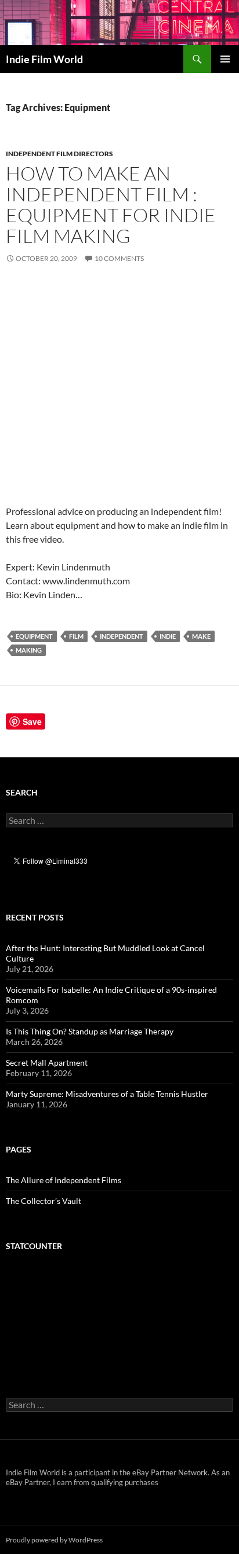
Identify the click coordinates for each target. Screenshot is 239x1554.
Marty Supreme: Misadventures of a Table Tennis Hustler (107, 1094)
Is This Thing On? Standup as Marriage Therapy (89, 1031)
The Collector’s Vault (43, 1201)
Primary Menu (225, 59)
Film (76, 636)
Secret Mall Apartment (47, 1062)
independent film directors (59, 153)
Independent (121, 636)
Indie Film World (44, 59)
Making (29, 650)
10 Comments (119, 258)
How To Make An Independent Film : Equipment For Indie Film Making (111, 204)
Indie (168, 636)
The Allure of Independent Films (63, 1180)
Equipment (34, 636)
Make (201, 636)
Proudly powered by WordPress (54, 1539)
